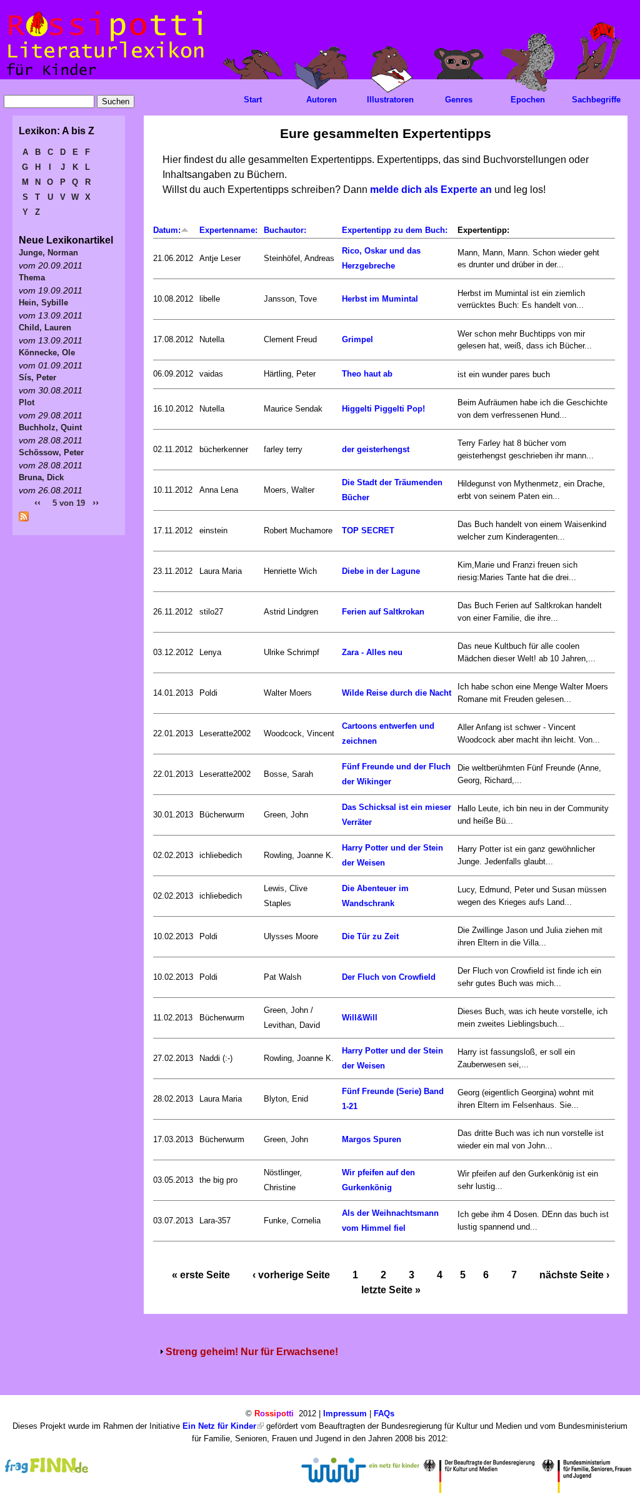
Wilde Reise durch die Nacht (396, 693)
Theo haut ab (367, 373)
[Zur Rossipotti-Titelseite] (104, 76)
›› (95, 502)
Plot (26, 402)
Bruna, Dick (41, 477)
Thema (32, 277)
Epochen (528, 99)
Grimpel (357, 339)
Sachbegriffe (596, 99)
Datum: (167, 230)
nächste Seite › (574, 1275)
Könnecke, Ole (47, 352)
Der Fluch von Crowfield (389, 977)
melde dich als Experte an (431, 189)
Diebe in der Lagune (381, 571)
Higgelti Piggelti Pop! (383, 408)
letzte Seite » (391, 1290)
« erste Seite (201, 1275)
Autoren (321, 99)
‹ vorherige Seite (291, 1275)
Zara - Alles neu (372, 652)
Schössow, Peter (51, 452)
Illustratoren (390, 99)
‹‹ (37, 502)
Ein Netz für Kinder (219, 1426)
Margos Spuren (371, 1139)
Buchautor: (285, 230)
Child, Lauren (45, 327)
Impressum (345, 1413)
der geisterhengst (375, 449)
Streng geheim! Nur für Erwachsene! (252, 1351)
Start (253, 99)
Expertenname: (228, 230)
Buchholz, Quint (50, 427)
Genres (458, 99)
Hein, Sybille (43, 302)
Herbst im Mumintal (380, 298)
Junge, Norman (48, 252)
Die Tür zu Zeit (370, 936)
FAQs (384, 1413)
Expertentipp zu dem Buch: (395, 230)
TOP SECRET (368, 530)
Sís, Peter (37, 377)
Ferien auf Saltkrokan (383, 611)
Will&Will (360, 1017)
